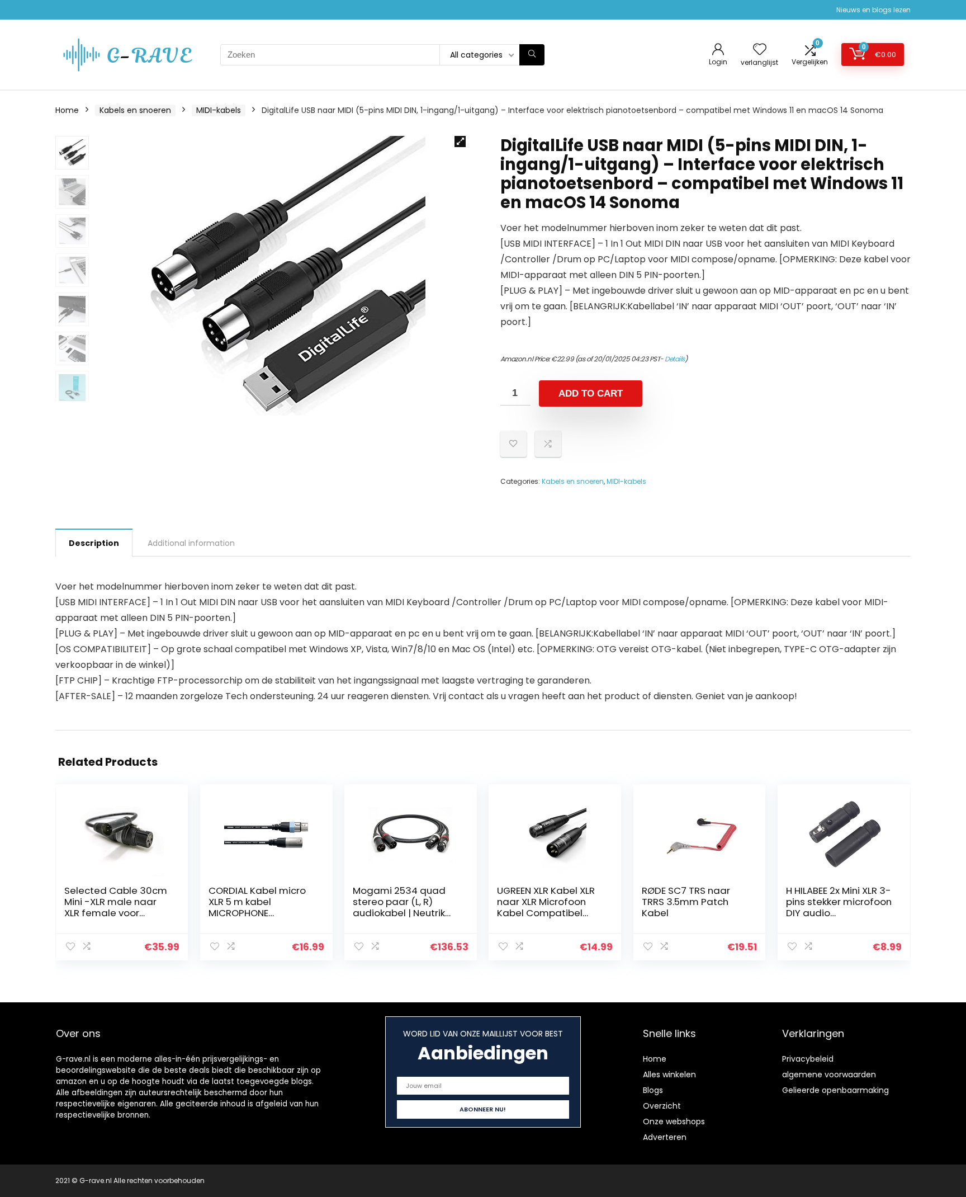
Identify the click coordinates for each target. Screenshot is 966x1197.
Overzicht (662, 1105)
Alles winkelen (669, 1074)
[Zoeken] (531, 54)
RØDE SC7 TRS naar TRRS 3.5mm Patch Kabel (686, 902)
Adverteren (664, 1137)
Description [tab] (94, 543)
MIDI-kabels (218, 110)
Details (675, 359)
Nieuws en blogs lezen (873, 10)
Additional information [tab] (191, 543)
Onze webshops (674, 1121)
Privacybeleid (808, 1058)
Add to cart (590, 393)
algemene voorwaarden (829, 1074)
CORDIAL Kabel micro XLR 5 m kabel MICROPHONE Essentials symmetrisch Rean (257, 913)
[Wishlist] (759, 50)
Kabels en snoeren (135, 110)
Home (67, 110)
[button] (460, 141)
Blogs (653, 1090)
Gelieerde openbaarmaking (835, 1090)
